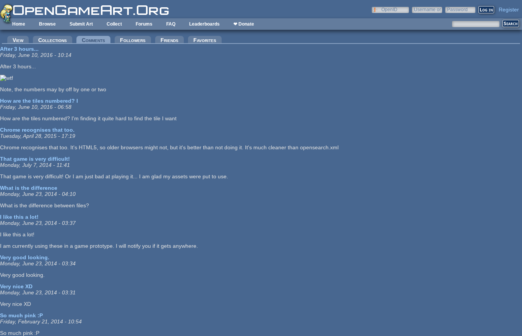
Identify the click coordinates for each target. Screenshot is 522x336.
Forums (144, 24)
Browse (47, 24)
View (18, 40)
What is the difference (28, 188)
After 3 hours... (19, 49)
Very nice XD (16, 286)
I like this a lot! (19, 217)
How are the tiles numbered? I (39, 101)
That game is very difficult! (35, 159)
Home (18, 24)
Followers (133, 40)
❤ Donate (243, 24)
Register (509, 9)
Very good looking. (24, 257)
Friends (169, 40)
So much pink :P (21, 315)
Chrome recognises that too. (37, 130)
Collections (52, 40)
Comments (96, 40)
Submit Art (81, 24)
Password (457, 9)
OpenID (389, 9)
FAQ (170, 24)
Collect (114, 24)
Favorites (204, 40)
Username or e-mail (427, 9)
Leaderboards (204, 24)
